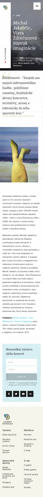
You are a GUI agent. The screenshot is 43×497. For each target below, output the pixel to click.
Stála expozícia (9, 434)
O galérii (27, 465)
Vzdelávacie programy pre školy (8, 476)
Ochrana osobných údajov (28, 481)
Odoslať (21, 377)
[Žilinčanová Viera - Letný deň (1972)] (19, 154)
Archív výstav (8, 445)
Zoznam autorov (6, 451)
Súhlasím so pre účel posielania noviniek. (23, 384)
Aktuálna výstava (6, 440)
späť (18, 15)
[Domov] (13, 3)
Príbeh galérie (30, 469)
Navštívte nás (30, 439)
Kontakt (27, 487)
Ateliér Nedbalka (6, 468)
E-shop (27, 450)
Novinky (27, 434)
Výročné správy (31, 474)
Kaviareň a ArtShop (28, 445)
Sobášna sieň (8, 487)
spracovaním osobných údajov (23, 383)
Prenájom (6, 482)
